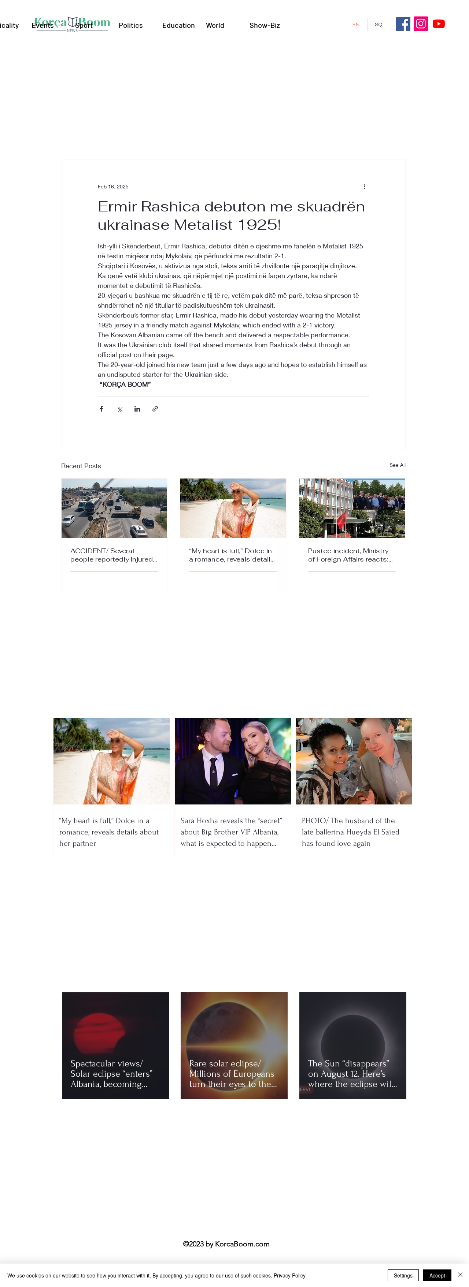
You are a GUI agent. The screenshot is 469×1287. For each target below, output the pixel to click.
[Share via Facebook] (101, 408)
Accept (437, 1275)
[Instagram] (421, 23)
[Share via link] (155, 408)
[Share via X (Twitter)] (119, 408)
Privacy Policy (290, 1275)
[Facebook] (403, 24)
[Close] (460, 1275)
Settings (403, 1275)
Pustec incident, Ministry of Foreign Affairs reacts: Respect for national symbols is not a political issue (349, 555)
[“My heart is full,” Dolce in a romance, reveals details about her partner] (233, 508)
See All (397, 465)
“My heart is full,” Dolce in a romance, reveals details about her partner (231, 555)
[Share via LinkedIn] (137, 408)
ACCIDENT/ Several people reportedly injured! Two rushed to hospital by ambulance (113, 555)
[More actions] (364, 186)
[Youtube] (439, 23)
